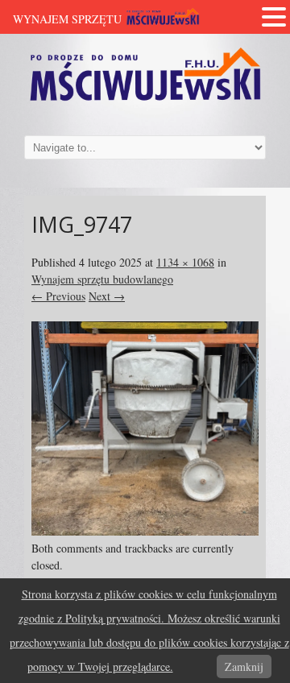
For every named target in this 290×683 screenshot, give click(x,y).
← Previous (58, 296)
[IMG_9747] (145, 531)
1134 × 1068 (185, 262)
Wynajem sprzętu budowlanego (102, 279)
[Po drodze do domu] (145, 102)
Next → (107, 296)
